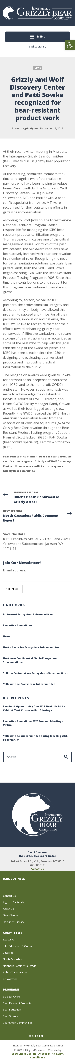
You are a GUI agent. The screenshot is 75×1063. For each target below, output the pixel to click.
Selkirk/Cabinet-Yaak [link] (15, 972)
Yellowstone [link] (10, 979)
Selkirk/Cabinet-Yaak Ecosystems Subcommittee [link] (35, 673)
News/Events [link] (10, 915)
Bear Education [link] (12, 1009)
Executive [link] (8, 939)
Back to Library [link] (37, 46)
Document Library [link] (13, 922)
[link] (70, 45)
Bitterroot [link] (8, 952)
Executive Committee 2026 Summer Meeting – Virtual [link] (33, 723)
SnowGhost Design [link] (24, 1053)
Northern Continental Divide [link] (19, 966)
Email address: (14, 570)
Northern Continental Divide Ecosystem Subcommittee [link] (30, 660)
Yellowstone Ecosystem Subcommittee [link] (29, 684)
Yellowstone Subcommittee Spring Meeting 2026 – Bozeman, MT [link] (36, 737)
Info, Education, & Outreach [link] (19, 946)
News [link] (37, 68)
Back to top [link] (36, 1036)
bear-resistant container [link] (20, 456)
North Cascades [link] (12, 959)
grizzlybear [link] (32, 128)
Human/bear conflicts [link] (29, 466)
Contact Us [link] (37, 868)
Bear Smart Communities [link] (17, 1022)
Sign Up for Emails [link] (13, 902)
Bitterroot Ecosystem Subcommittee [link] (28, 614)
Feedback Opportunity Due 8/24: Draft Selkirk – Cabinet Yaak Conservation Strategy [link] (34, 708)
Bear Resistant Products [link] (17, 1003)
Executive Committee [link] (17, 625)
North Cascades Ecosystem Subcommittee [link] (31, 647)
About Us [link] (8, 909)
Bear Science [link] (11, 1016)
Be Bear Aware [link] (12, 996)
